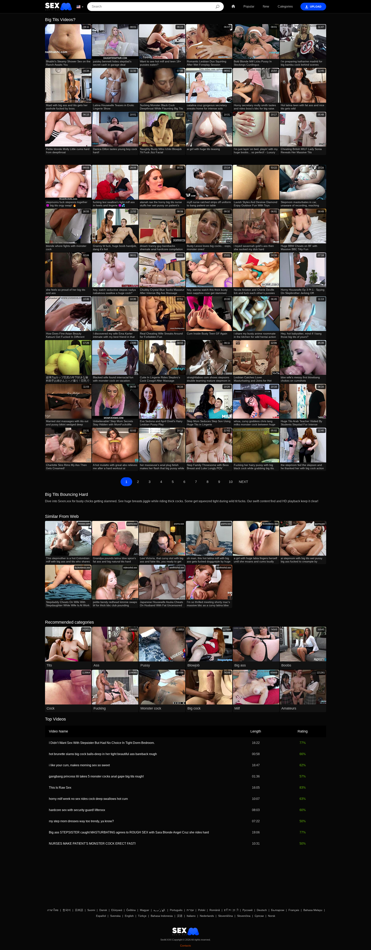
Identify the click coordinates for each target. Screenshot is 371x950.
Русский (248, 910)
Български (277, 910)
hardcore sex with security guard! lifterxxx (77, 810)
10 (231, 482)
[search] (217, 6)
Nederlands (207, 915)
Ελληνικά (116, 910)
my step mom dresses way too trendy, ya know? (81, 821)
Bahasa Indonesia (162, 915)
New (266, 6)
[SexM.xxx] (58, 6)
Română (214, 910)
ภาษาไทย (52, 910)
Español (101, 915)
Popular (248, 6)
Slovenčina (243, 915)
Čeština (131, 910)
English (129, 915)
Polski (201, 910)
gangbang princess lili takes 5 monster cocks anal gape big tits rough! (96, 776)
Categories (285, 6)
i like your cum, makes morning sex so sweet (79, 765)
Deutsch (262, 910)
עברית (190, 910)
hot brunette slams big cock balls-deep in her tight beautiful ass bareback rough (103, 754)
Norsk (271, 915)
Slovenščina (225, 915)
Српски (259, 915)
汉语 (179, 915)
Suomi (91, 910)
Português (176, 910)
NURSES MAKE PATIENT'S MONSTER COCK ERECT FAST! (92, 843)
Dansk (103, 910)
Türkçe (142, 915)
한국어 (67, 910)
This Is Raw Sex (60, 787)
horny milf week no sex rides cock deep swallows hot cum (88, 798)
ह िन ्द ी (231, 910)
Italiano (191, 915)
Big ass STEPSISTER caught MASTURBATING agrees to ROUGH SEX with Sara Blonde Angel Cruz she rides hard (129, 832)
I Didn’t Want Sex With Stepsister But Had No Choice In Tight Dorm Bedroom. (102, 742)
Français (293, 910)
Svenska (115, 915)
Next (243, 482)
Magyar (144, 910)
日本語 (79, 910)
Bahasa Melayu (312, 910)
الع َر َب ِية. (159, 910)
